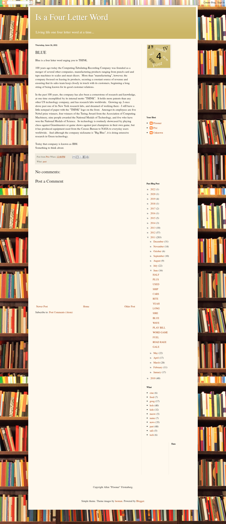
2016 (153, 213)
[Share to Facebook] (84, 157)
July (155, 265)
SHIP (155, 289)
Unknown (158, 132)
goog (152, 401)
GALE (156, 346)
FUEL (156, 337)
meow (153, 413)
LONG (156, 308)
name (152, 418)
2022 (153, 189)
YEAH (156, 303)
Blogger (140, 501)
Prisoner (157, 123)
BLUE (156, 318)
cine (152, 392)
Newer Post (42, 306)
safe (152, 430)
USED (156, 284)
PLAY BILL (159, 327)
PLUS (156, 279)
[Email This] (74, 157)
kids (152, 409)
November (159, 246)
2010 (153, 378)
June (156, 270)
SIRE (155, 313)
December (158, 241)
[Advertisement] (85, 282)
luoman (118, 501)
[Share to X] (80, 157)
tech (152, 434)
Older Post (129, 306)
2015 (153, 218)
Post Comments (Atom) (61, 312)
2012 (153, 232)
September (159, 256)
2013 (153, 227)
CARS (156, 294)
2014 (153, 223)
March (156, 362)
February (158, 367)
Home (86, 306)
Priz (155, 128)
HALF (156, 274)
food (152, 397)
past (45, 161)
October (157, 251)
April (156, 357)
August (157, 260)
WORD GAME (160, 332)
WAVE (156, 322)
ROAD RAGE (159, 342)
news (152, 422)
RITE (155, 298)
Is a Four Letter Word (71, 16)
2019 (153, 198)
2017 (153, 208)
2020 (153, 194)
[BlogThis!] (77, 157)
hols (152, 405)
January (157, 372)
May (156, 353)
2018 (153, 203)
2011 (153, 237)
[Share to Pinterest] (87, 157)
